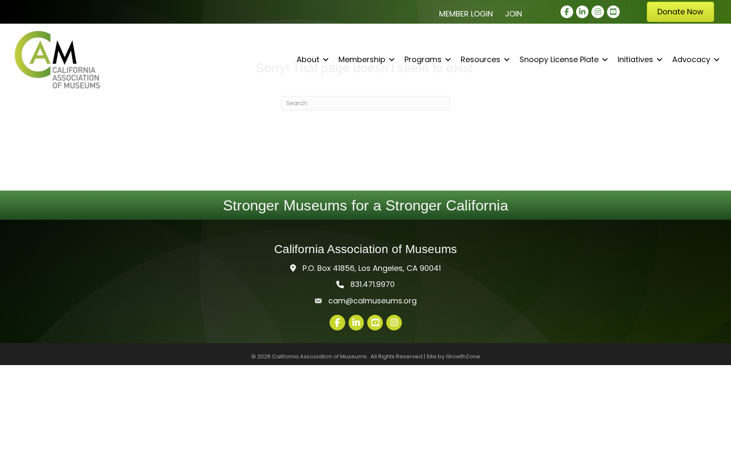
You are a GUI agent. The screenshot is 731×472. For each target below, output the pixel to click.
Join (513, 13)
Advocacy (691, 59)
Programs (423, 59)
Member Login (466, 13)
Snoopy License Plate (559, 59)
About (308, 59)
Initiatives (635, 59)
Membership (361, 59)
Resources (480, 59)
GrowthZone (463, 356)
